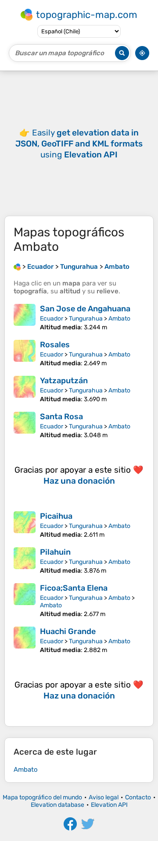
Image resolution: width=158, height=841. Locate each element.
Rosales (55, 344)
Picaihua (56, 516)
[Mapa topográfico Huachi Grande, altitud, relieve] (25, 640)
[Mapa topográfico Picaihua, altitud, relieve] (25, 524)
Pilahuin (55, 552)
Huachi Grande (68, 631)
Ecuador (51, 318)
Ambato (119, 318)
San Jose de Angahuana (85, 309)
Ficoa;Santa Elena (74, 588)
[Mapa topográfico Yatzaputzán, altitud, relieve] (25, 389)
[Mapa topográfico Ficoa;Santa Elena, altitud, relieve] (25, 600)
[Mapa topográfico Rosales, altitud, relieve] (25, 353)
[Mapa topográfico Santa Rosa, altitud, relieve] (25, 425)
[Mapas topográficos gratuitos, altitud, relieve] (17, 267)
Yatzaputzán (64, 380)
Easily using (79, 144)
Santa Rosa (61, 416)
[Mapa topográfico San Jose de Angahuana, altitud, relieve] (25, 317)
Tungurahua (86, 318)
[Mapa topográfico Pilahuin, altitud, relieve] (25, 560)
